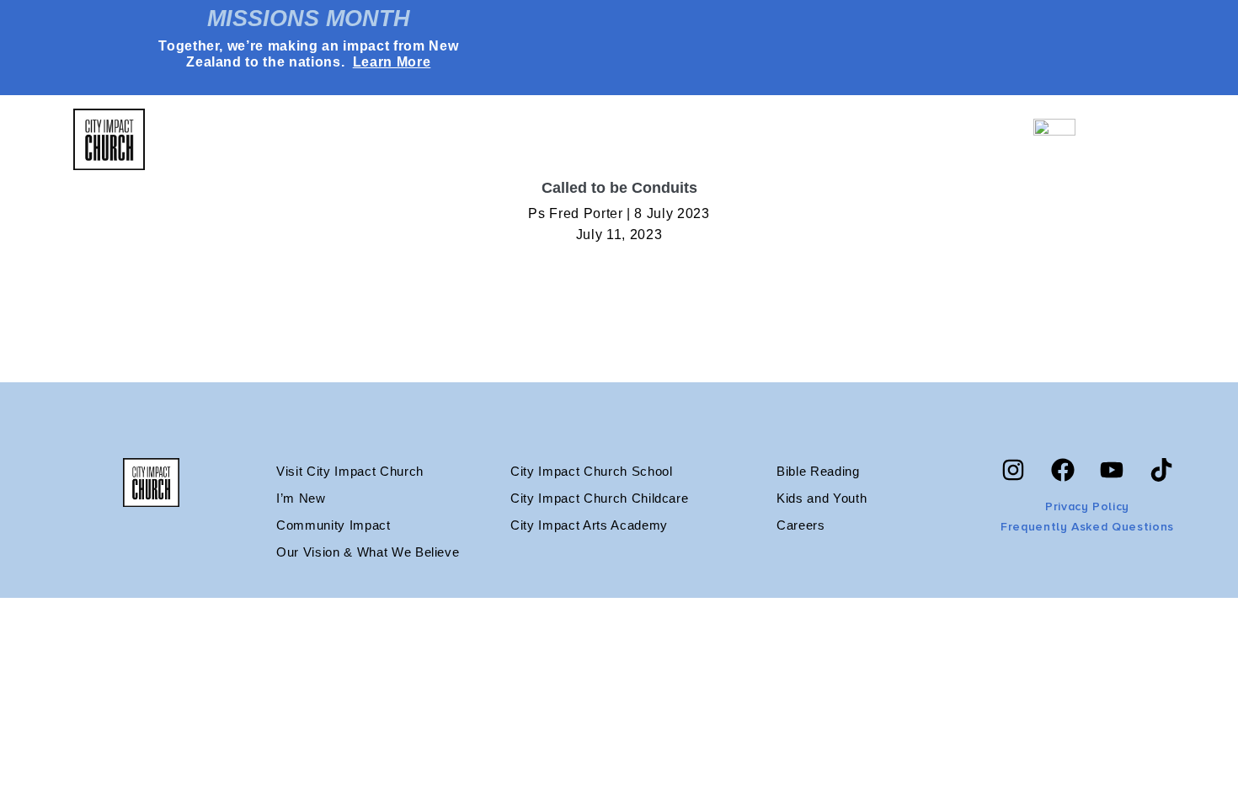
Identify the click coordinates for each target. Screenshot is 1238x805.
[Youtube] (1111, 470)
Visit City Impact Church (350, 471)
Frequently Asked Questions (1087, 527)
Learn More (392, 62)
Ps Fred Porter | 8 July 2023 (618, 213)
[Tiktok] (1161, 470)
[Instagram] (1013, 470)
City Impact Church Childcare (599, 498)
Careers (800, 525)
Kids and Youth (821, 498)
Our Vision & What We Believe (367, 552)
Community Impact (333, 525)
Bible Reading (818, 471)
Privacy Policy (1087, 506)
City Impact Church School (591, 471)
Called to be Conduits (619, 187)
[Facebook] (1063, 470)
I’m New (301, 498)
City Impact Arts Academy (589, 525)
